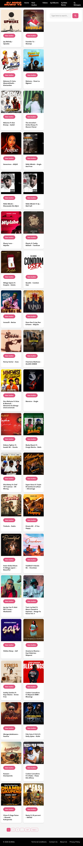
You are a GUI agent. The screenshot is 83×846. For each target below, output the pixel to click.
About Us (63, 842)
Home (26, 3)
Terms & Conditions (39, 842)
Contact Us (53, 842)
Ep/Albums (54, 3)
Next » (34, 830)
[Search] (75, 15)
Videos (45, 3)
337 (27, 830)
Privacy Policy (75, 842)
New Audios (34, 4)
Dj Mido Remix (64, 4)
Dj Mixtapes (77, 4)
